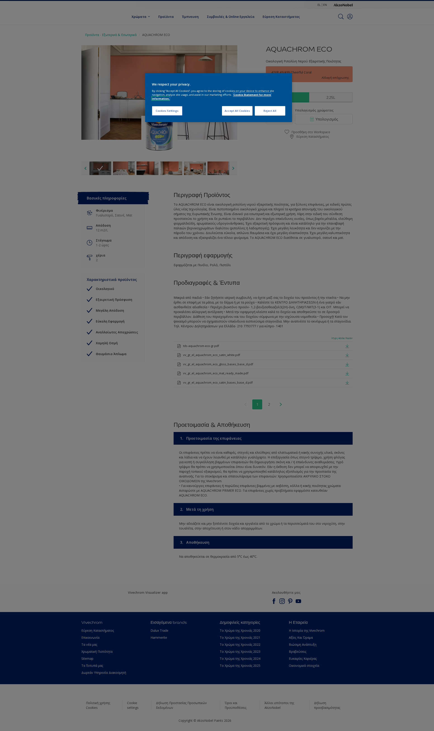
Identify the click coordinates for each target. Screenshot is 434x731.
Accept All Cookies (237, 110)
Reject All (270, 110)
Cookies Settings (167, 110)
